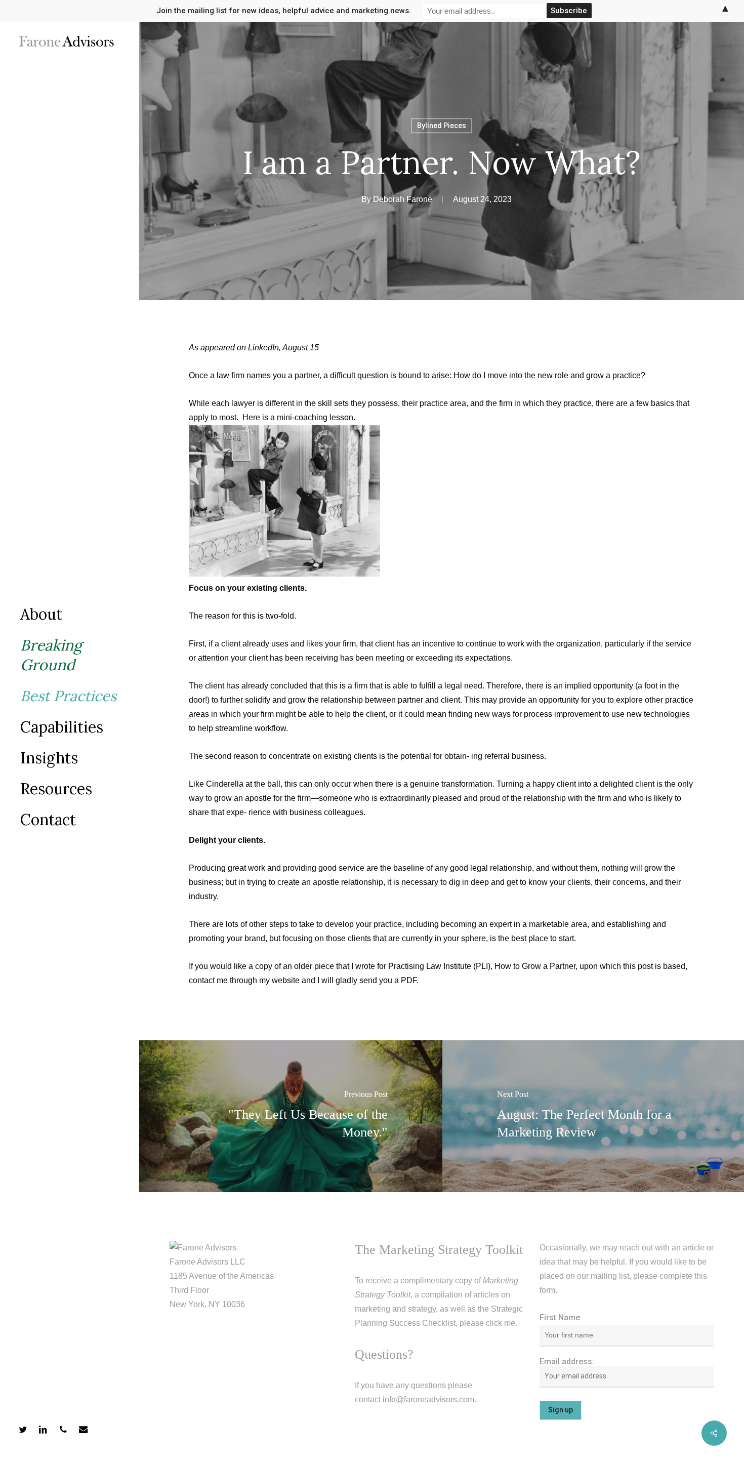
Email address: (567, 1361)
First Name (560, 1317)
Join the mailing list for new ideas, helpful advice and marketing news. (283, 10)
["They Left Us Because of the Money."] (290, 1116)
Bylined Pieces (441, 125)
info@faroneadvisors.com (428, 1399)
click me (500, 1323)
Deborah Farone (402, 199)
